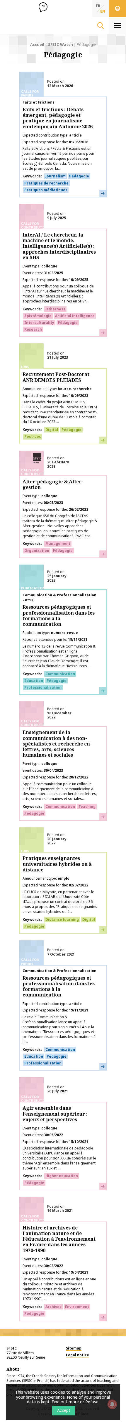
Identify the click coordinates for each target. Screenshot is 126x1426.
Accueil (37, 44)
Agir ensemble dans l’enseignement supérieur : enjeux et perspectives (55, 1113)
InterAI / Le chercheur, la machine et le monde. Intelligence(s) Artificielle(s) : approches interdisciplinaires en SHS (59, 246)
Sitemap (73, 1348)
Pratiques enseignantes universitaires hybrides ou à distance (57, 864)
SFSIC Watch (60, 44)
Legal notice (77, 1354)
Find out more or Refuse (75, 1402)
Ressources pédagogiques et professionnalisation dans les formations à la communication (59, 615)
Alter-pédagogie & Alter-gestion (53, 484)
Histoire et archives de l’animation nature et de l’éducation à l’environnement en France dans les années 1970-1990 (59, 1239)
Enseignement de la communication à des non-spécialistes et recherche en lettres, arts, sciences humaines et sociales (56, 743)
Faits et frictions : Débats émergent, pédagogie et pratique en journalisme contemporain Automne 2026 (58, 118)
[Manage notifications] (112, 1404)
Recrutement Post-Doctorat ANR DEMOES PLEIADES (56, 377)
